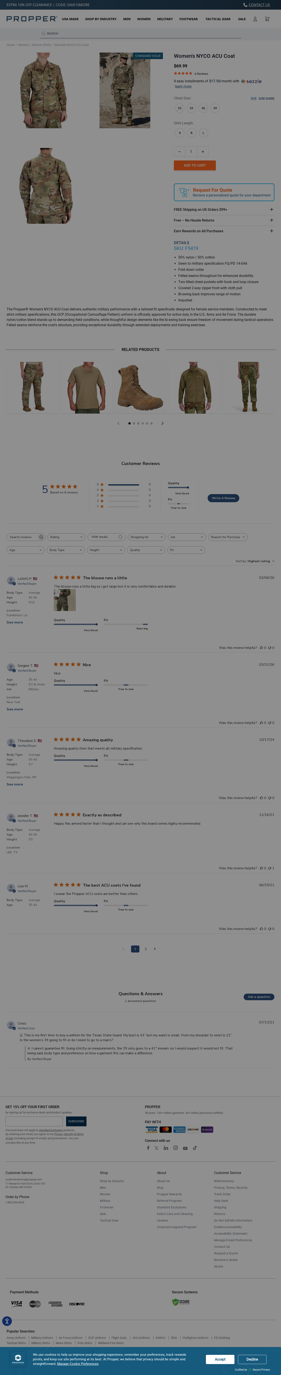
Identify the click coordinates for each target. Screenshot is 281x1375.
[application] (140, 1361)
